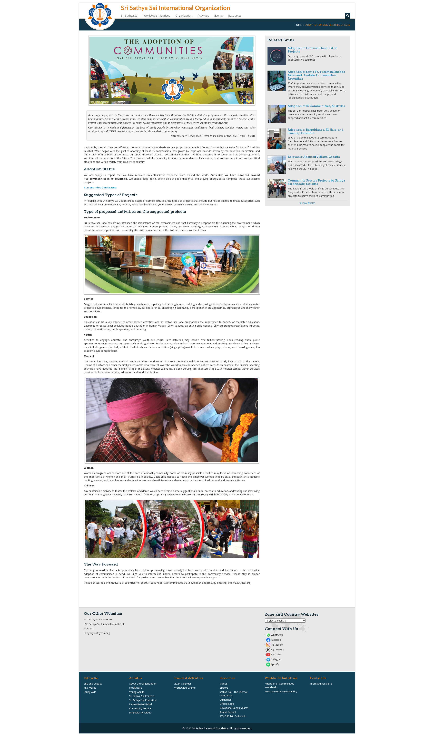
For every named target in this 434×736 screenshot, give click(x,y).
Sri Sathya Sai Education (142, 700)
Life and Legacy (93, 683)
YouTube (275, 654)
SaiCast (89, 628)
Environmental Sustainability (281, 691)
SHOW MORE (307, 203)
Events (218, 15)
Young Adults (136, 692)
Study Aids (90, 692)
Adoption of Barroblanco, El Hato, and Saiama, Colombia (315, 131)
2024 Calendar (182, 683)
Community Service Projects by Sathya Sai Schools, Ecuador (316, 182)
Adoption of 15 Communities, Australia (316, 106)
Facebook (276, 639)
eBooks (224, 687)
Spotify (274, 664)
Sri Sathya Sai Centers (141, 696)
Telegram (276, 659)
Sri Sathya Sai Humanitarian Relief (104, 624)
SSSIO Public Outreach (232, 716)
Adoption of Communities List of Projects (312, 50)
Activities (203, 15)
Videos (224, 683)
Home (298, 24)
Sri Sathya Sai (129, 15)
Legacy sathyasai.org (97, 633)
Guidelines (226, 699)
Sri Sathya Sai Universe (98, 619)
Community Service (140, 708)
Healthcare (135, 687)
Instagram (276, 644)
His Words (90, 687)
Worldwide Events (185, 687)
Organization (183, 15)
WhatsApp (276, 634)
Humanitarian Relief (140, 704)
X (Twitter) (277, 649)
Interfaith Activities (140, 712)
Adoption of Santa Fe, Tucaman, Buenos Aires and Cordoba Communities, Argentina (316, 75)
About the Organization (142, 683)
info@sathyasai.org (321, 683)
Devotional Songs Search (234, 707)
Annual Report (228, 712)
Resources (234, 15)
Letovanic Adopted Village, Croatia (314, 157)
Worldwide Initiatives (157, 15)
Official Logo (227, 703)
